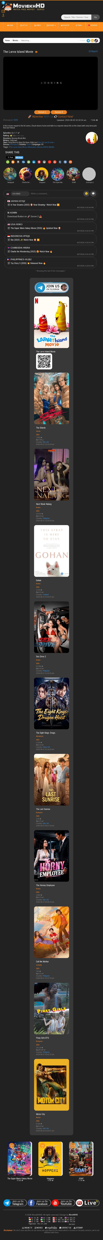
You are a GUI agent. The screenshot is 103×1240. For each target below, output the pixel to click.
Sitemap (79, 1228)
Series (38, 25)
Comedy (39, 965)
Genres (52, 25)
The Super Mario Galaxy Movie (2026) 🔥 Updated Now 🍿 (36, 228)
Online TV (28, 1228)
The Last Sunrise (43, 809)
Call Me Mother (42, 961)
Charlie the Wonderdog (81, 1147)
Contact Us (66, 1228)
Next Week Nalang (44, 504)
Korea (29, 144)
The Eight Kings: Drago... (46, 733)
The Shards (41, 427)
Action (38, 1117)
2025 (37, 968)
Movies (15, 40)
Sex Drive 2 (41, 656)
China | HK (46, 747)
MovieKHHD (73, 1215)
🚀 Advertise (36, 116)
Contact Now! (65, 116)
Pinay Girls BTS (42, 1038)
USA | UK (46, 442)
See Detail (72, 1224)
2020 (16, 120)
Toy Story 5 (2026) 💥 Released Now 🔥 (28, 263)
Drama (38, 507)
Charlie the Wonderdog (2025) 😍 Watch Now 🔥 (31, 251)
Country (65, 25)
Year (79, 25)
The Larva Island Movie (45, 351)
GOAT (50, 1178)
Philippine (46, 518)
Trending (93, 25)
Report (94, 51)
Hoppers (19, 1178)
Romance (39, 812)
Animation (14, 144)
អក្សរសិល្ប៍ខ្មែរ (52, 1228)
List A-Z (25, 25)
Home (11, 25)
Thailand (46, 595)
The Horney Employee (45, 885)
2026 (37, 435)
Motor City (40, 1114)
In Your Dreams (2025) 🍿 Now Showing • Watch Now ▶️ (35, 205)
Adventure (39, 736)
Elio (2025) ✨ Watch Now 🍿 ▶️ (25, 240)
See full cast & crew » (46, 142)
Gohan (38, 580)
